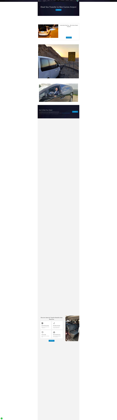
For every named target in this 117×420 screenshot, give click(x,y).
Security (55, 0)
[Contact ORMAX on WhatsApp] (76, 0)
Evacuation (67, 0)
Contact (44, 1)
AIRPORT (49, 0)
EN (46, 1)
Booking (71, 0)
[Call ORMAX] (77, 0)
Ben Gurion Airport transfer (64, 29)
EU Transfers (62, 0)
